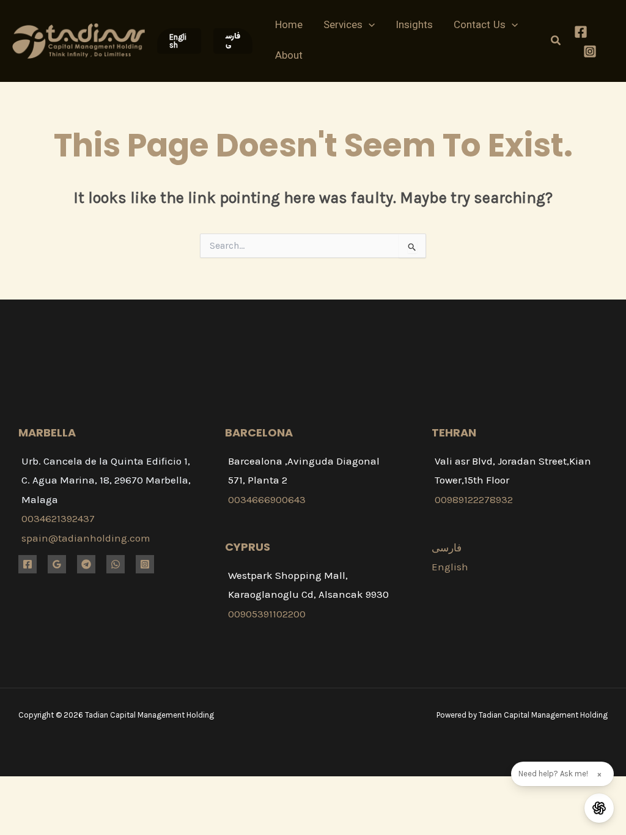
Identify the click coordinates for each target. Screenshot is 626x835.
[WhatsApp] (115, 564)
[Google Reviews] (57, 564)
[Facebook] (580, 32)
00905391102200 (267, 614)
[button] (179, 41)
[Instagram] (590, 51)
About (289, 56)
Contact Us (480, 26)
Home (289, 26)
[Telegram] (86, 564)
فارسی (447, 548)
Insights (414, 26)
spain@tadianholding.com (85, 538)
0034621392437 (58, 518)
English (450, 567)
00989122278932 (474, 499)
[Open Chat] (599, 808)
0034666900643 (267, 499)
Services (343, 26)
